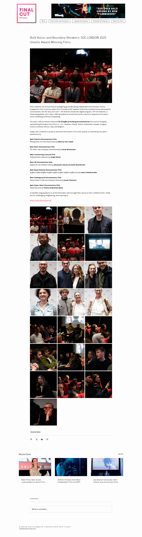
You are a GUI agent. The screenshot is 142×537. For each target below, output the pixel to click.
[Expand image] (43, 220)
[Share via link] (47, 439)
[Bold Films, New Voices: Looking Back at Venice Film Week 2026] (35, 467)
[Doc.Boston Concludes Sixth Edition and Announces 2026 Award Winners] (107, 467)
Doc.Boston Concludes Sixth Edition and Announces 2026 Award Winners (106, 481)
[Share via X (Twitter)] (36, 439)
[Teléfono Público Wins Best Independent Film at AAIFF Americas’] (71, 467)
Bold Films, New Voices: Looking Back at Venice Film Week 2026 (33, 481)
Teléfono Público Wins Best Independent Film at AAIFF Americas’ (69, 481)
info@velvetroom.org (27, 528)
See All (120, 454)
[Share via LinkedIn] (42, 439)
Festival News (35, 432)
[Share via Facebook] (31, 439)
